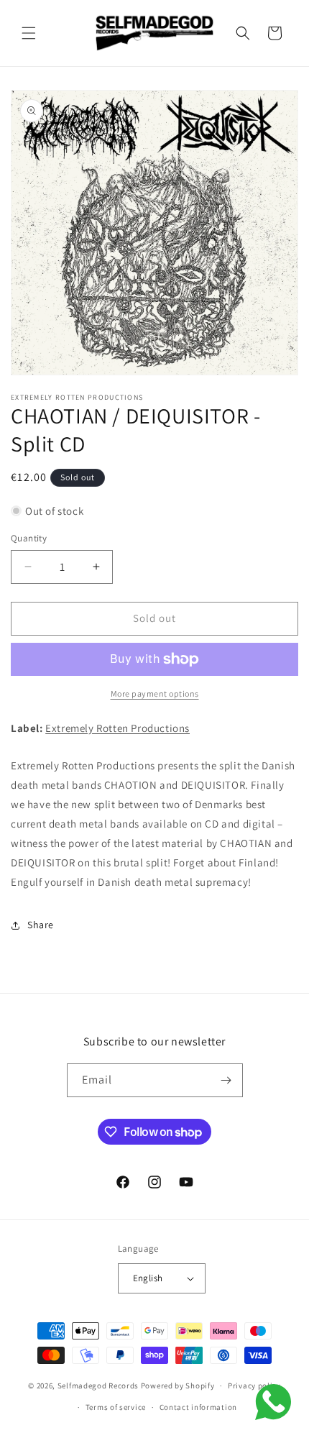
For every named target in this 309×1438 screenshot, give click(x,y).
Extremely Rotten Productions (117, 728)
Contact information (198, 1407)
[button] (29, 33)
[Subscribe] (226, 1080)
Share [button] (40, 924)
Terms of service (116, 1407)
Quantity (29, 538)
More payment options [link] (155, 693)
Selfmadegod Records (98, 1385)
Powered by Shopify (178, 1385)
